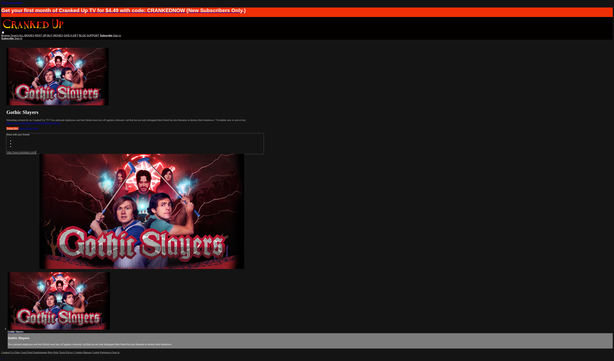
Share (36, 128)
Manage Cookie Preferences (97, 352)
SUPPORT (93, 35)
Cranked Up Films (10, 352)
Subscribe (12, 128)
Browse (6, 35)
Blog (50, 352)
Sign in (117, 35)
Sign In (18, 38)
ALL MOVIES (26, 35)
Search (15, 35)
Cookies (78, 352)
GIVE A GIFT (71, 35)
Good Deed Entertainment (34, 352)
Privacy (70, 352)
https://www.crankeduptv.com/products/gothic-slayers (33, 123)
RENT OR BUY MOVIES (49, 35)
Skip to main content (11, 2)
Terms (62, 352)
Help (56, 352)
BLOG (82, 35)
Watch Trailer (26, 128)
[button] (3, 32)
